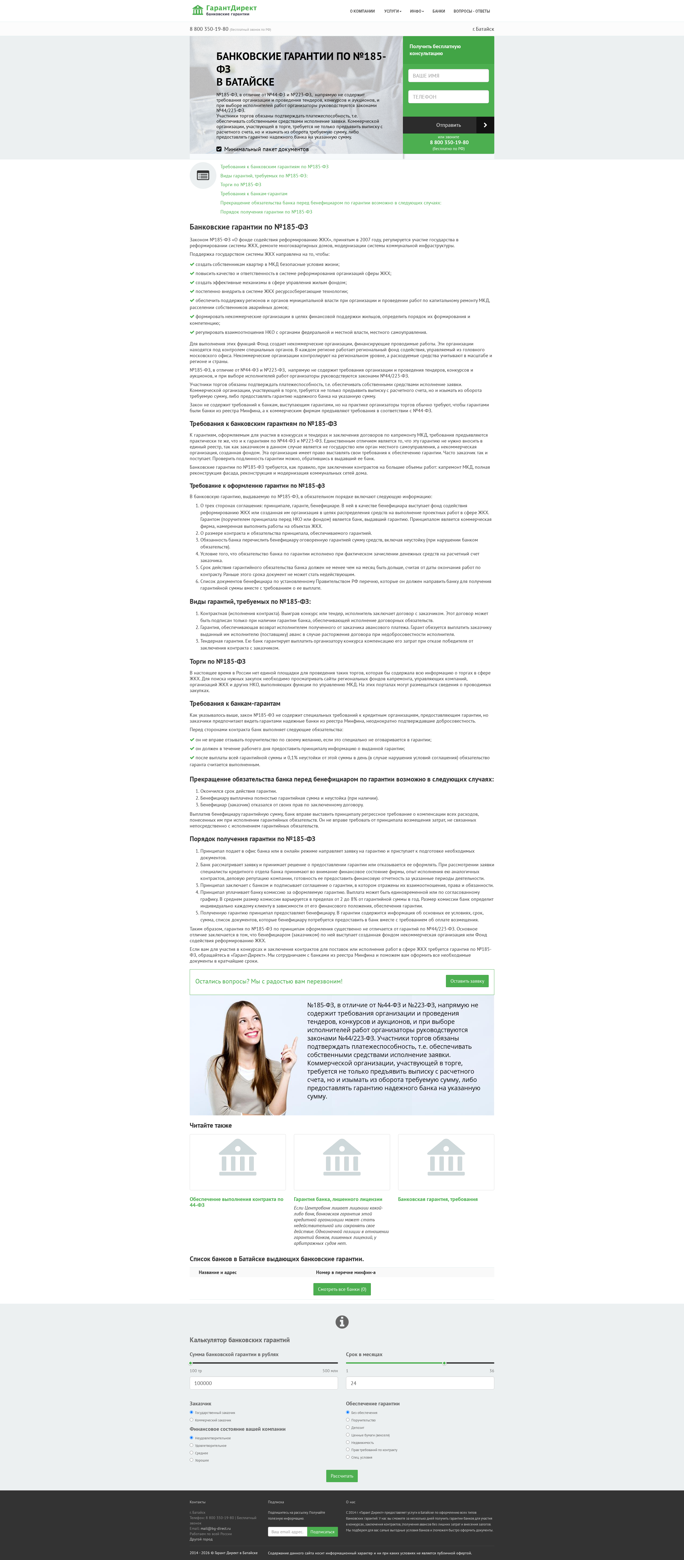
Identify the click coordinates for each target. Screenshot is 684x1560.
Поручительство (363, 1420)
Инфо (415, 11)
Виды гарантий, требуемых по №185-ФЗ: (264, 176)
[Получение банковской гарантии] (225, 10)
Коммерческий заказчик (213, 1420)
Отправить (448, 124)
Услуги (391, 11)
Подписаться (322, 1531)
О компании (363, 11)
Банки (439, 11)
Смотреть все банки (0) (342, 1289)
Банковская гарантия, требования (438, 1199)
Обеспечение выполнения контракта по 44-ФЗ (236, 1202)
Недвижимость (362, 1442)
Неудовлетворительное (213, 1438)
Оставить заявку (467, 981)
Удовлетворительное (211, 1445)
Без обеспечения (364, 1412)
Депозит (357, 1427)
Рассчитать (342, 1476)
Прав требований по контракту (374, 1450)
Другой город (201, 1539)
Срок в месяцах (364, 1354)
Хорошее (202, 1460)
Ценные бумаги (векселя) (370, 1435)
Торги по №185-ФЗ (240, 184)
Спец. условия (361, 1457)
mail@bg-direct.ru (216, 1528)
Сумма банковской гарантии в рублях (234, 1354)
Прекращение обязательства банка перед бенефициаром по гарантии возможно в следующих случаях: (330, 203)
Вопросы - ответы (472, 11)
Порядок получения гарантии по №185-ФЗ (266, 212)
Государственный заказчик (215, 1412)
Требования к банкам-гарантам (253, 193)
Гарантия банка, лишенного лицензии (338, 1199)
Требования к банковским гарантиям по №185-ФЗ (274, 166)
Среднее (201, 1453)
